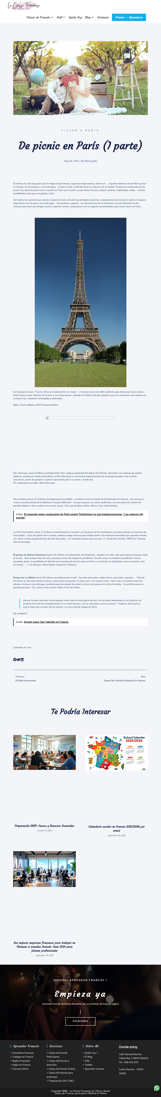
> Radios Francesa (20, 1060)
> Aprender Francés (93, 1068)
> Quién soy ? (90, 1052)
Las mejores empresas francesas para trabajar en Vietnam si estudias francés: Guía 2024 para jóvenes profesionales (44, 946)
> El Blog (87, 1056)
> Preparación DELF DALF (60, 1080)
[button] (15, 660)
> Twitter (87, 1064)
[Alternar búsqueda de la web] (150, 17)
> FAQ (86, 1060)
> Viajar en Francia (20, 1064)
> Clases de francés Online (61, 1068)
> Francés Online (19, 1068)
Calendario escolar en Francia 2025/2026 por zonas (117, 828)
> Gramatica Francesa (22, 1052)
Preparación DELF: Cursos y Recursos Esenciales (44, 826)
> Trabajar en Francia (21, 1056)
